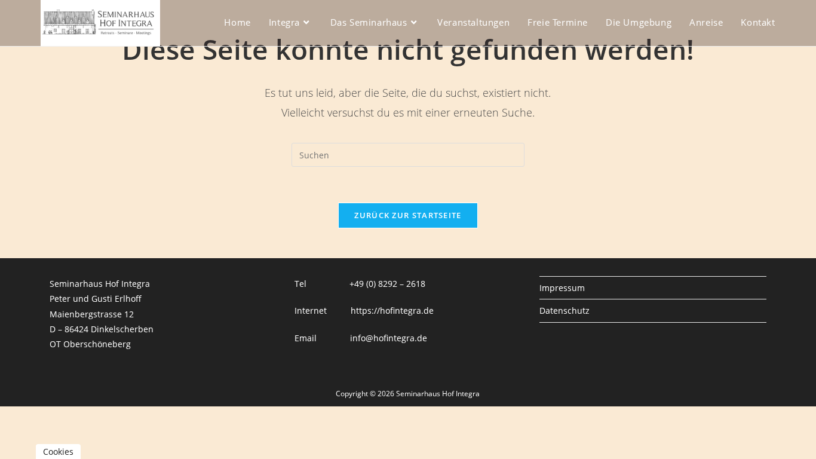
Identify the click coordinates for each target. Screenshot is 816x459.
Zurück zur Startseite (407, 215)
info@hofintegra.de (388, 338)
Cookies (58, 451)
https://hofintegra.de (392, 310)
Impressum (562, 287)
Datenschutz (564, 310)
